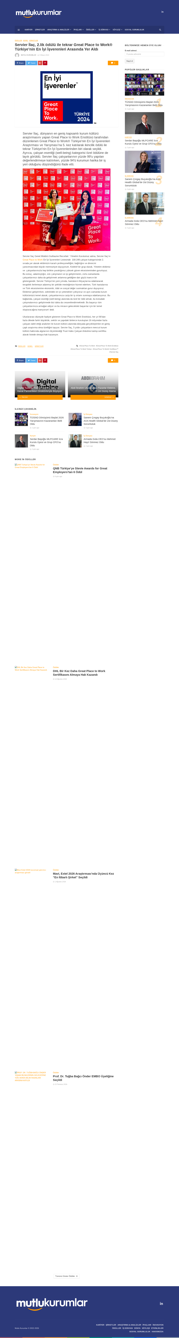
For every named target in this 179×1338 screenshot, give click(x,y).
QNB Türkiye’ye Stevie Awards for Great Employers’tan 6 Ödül (80, 470)
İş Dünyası (103, 30)
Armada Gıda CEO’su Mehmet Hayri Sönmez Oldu (100, 441)
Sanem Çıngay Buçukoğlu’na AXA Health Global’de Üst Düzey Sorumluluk (101, 420)
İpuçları (78, 30)
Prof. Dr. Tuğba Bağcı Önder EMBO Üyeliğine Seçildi (83, 1078)
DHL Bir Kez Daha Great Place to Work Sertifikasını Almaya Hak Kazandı (79, 672)
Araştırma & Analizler (58, 30)
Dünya (137, 1328)
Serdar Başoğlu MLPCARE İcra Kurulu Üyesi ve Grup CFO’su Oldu (46, 442)
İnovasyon (34, 414)
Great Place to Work (33, 259)
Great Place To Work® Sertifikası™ (106, 349)
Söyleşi (116, 30)
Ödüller (90, 30)
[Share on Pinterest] (45, 63)
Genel (25, 40)
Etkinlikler (157, 1328)
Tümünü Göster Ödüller (65, 1276)
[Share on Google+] (40, 63)
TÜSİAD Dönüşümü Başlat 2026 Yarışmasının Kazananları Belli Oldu (47, 420)
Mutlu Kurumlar (28, 55)
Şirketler (40, 30)
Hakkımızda (157, 1332)
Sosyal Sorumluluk (134, 30)
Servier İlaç (114, 352)
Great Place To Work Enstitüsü (107, 346)
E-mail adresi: (131, 50)
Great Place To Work (87, 346)
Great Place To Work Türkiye (82, 349)
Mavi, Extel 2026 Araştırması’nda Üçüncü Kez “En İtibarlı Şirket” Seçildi (83, 875)
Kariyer (28, 30)
